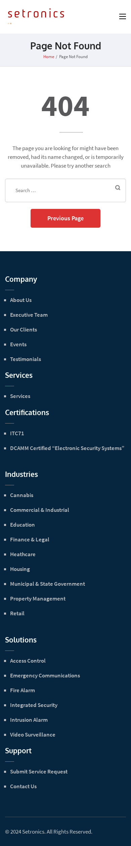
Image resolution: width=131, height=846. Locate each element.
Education (22, 524)
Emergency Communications (45, 675)
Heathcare (23, 554)
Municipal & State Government (47, 583)
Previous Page (65, 218)
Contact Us (23, 786)
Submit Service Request (39, 771)
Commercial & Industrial (39, 510)
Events (18, 344)
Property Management (38, 598)
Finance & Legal (29, 539)
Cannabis (21, 495)
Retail (17, 613)
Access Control (28, 660)
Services (20, 396)
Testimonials (25, 359)
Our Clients (23, 329)
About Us (21, 300)
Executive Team (29, 314)
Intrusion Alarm (29, 719)
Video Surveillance (32, 734)
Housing (20, 569)
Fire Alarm (22, 690)
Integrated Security (33, 705)
